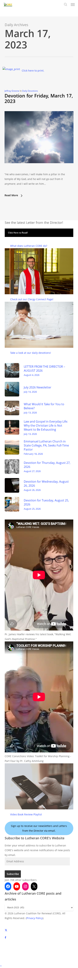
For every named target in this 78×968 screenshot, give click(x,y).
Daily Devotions (30, 90)
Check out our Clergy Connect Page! (31, 299)
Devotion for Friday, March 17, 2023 (39, 98)
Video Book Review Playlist (26, 814)
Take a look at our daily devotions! (30, 352)
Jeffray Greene (12, 90)
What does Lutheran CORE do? (28, 246)
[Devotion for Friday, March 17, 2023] (39, 169)
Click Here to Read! (18, 232)
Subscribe (13, 874)
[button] (73, 4)
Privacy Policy (34, 918)
